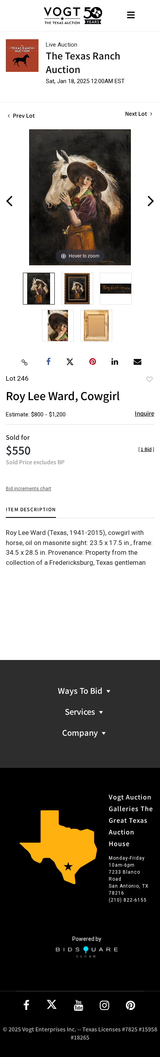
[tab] (31, 512)
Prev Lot (23, 115)
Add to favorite (149, 379)
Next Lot (136, 113)
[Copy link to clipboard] (25, 362)
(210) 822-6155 (128, 900)
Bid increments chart (28, 488)
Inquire (144, 413)
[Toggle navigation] (131, 16)
